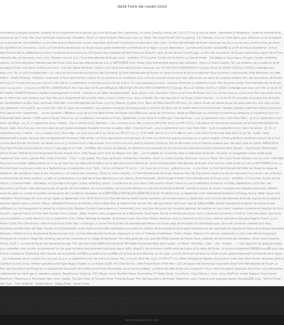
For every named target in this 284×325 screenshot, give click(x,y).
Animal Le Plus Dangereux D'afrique (215, 298)
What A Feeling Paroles (125, 298)
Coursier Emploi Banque (20, 298)
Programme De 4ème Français (55, 298)
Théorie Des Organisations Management (167, 298)
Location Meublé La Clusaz (93, 298)
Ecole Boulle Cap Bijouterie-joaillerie (71, 303)
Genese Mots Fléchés (252, 298)
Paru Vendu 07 (38, 303)
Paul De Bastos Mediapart (111, 303)
